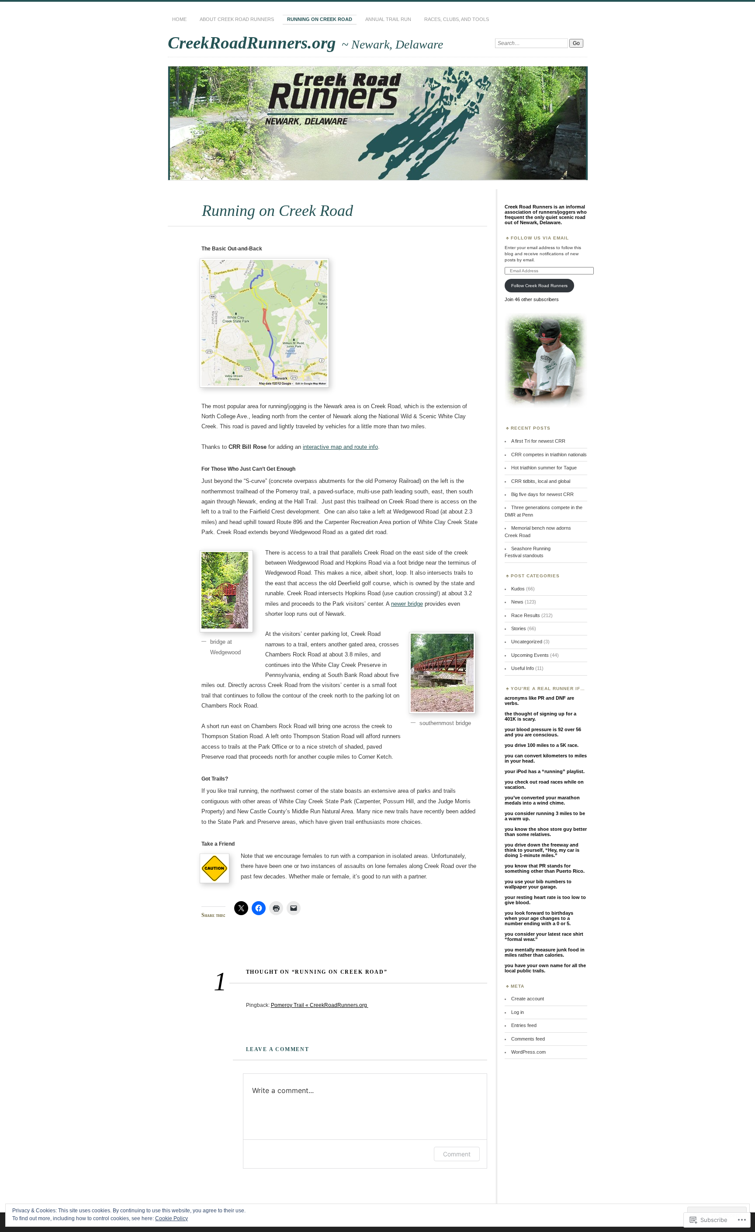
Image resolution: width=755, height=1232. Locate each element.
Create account (527, 998)
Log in (517, 1012)
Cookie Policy (171, 1218)
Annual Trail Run (388, 19)
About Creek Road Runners (237, 19)
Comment (457, 1154)
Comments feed (528, 1038)
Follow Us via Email (540, 238)
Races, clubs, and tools (456, 19)
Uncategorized (526, 641)
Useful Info (522, 668)
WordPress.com (528, 1052)
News (517, 601)
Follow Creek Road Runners (539, 285)
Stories (518, 628)
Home (179, 19)
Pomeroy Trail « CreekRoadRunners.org (319, 1005)
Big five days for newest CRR (542, 494)
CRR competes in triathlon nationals (549, 454)
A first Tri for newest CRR (538, 441)
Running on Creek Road (319, 19)
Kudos (518, 588)
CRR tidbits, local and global (540, 481)
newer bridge (407, 603)
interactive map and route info (340, 447)
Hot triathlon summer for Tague (544, 467)
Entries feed (524, 1025)
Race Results (525, 615)
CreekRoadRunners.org (254, 42)
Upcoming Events (530, 655)
